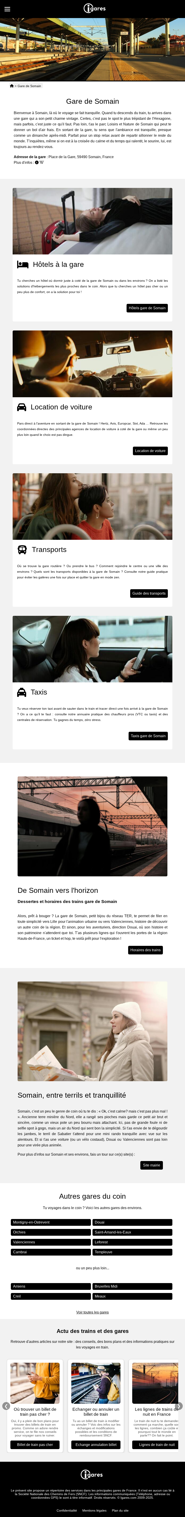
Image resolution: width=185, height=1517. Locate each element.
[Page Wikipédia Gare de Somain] (41, 162)
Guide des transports (149, 593)
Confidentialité (67, 1510)
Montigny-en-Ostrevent (31, 1222)
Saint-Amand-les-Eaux (113, 1232)
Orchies (19, 1232)
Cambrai (20, 1252)
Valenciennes (24, 1242)
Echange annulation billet (96, 1445)
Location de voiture (150, 451)
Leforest (101, 1242)
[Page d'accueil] (12, 86)
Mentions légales (94, 1510)
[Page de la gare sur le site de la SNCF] (37, 162)
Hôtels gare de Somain (147, 308)
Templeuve (103, 1252)
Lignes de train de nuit (157, 1445)
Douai (99, 1222)
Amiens (19, 1286)
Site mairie (151, 1165)
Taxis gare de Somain (148, 736)
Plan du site (120, 1510)
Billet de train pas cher (35, 1445)
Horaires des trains (145, 950)
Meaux (100, 1296)
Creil (17, 1296)
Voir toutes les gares (92, 1312)
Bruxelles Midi (106, 1286)
